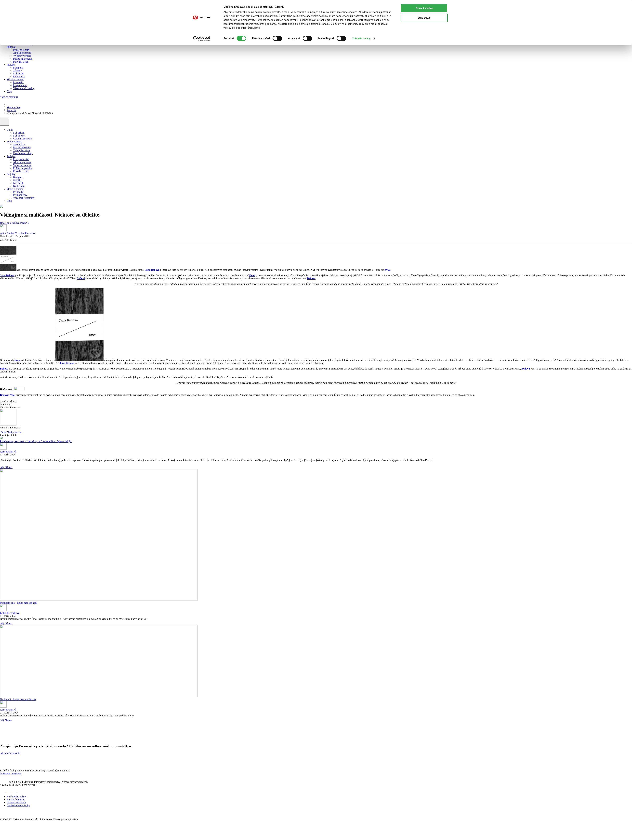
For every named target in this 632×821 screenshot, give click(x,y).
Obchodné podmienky (18, 805)
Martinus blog (14, 107)
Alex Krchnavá (8, 451)
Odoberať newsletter (10, 773)
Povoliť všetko (424, 8)
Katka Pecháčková (9, 613)
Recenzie (11, 110)
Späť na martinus (9, 97)
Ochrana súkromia (16, 802)
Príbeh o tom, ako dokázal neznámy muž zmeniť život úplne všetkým (36, 441)
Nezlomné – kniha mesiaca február (18, 699)
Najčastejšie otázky (16, 796)
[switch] (277, 38)
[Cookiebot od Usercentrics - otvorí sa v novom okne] (201, 38)
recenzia (24, 222)
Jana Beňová (13, 222)
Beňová (81, 278)
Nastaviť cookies (15, 799)
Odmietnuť (424, 17)
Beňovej (4, 395)
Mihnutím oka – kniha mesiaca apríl (18, 602)
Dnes (3, 222)
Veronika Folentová (17, 233)
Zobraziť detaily (361, 38)
